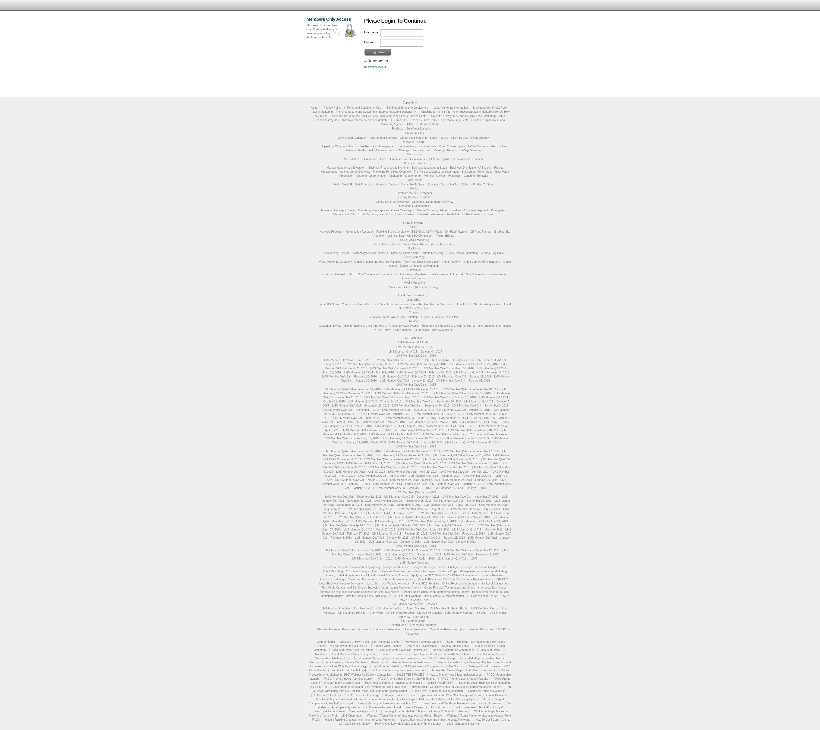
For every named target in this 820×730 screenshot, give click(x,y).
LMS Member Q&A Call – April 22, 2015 (399, 426)
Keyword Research (331, 231)
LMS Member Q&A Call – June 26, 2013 (391, 513)
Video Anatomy (451, 261)
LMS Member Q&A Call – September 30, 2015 (432, 401)
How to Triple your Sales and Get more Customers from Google (355, 699)
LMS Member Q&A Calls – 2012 (416, 545)
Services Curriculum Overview (417, 146)
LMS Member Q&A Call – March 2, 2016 (369, 372)
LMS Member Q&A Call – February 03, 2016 (407, 376)
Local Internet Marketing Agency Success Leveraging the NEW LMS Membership (404, 658)
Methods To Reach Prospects (442, 175)
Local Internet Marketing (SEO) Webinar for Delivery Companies (351, 674)
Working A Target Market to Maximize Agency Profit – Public (404, 715)
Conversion (414, 269)
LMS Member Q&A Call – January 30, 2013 (381, 537)
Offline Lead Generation (352, 137)
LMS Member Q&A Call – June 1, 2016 (348, 360)
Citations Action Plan (445, 317)
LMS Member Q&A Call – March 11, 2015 (394, 434)
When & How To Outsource (360, 159)
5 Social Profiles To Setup (478, 184)
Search (385, 654)
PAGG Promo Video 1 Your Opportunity (348, 678)
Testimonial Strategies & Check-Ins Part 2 (449, 325)
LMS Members (413, 338)
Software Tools (421, 150)
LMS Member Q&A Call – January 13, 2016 (406, 380)
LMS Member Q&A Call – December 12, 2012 (471, 550)
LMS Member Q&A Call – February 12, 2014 (400, 483)
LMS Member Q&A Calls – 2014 (416, 446)
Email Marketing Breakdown (375, 214)
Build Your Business (418, 128)
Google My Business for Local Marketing (437, 690)
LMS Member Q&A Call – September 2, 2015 (351, 409)
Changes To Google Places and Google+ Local (477, 567)
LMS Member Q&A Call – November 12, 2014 (392, 459)
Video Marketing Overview (335, 261)
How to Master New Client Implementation (456, 674)
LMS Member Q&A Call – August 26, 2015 (408, 409)
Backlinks (414, 248)
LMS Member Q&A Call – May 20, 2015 (432, 422)
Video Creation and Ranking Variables (378, 261)
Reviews (414, 321)
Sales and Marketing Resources (335, 629)
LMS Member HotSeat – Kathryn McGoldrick (414, 612)
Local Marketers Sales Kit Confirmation (403, 649)
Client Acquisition (413, 133)
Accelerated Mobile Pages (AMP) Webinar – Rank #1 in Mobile (470, 670)
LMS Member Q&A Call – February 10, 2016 (349, 376)
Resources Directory (423, 625)
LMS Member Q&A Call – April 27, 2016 (473, 364)
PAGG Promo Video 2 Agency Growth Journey (406, 678)
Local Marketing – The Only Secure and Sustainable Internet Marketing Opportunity (364, 111)
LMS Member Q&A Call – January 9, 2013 (395, 541)
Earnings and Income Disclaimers (407, 107)
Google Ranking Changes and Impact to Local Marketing (360, 719)
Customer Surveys (357, 571)
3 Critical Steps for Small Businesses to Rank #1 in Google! (466, 707)
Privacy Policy (332, 107)
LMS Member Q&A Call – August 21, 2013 (450, 504)
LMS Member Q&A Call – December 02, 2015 (403, 393)
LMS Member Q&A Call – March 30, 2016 (448, 368)
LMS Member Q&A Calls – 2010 (415, 558)
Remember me (377, 60)
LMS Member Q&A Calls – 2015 (416, 384)
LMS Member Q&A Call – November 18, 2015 (463, 393)
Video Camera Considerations (482, 261)
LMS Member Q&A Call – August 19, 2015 (464, 409)
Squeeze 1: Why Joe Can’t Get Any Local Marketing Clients (468, 116)
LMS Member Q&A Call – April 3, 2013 (451, 525)
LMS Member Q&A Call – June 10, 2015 (464, 418)
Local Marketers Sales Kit (463, 723)
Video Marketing (414, 257)
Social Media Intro (443, 244)
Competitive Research (359, 231)
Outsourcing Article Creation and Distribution (457, 159)
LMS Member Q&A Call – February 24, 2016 (424, 372)
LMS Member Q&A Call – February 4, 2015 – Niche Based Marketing (465, 434)
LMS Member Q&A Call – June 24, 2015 (358, 418)
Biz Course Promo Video (477, 171)
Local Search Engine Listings (390, 304)
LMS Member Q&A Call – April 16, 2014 (464, 471)
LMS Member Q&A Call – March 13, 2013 (424, 529)
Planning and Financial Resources (380, 629)
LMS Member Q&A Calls (413, 342)
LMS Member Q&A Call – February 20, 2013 (400, 533)
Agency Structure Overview (392, 201)
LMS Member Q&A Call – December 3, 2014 (403, 455)
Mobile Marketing (414, 282)
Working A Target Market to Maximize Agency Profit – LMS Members (426, 711)
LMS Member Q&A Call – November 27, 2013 (470, 496)
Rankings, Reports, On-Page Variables (458, 150)
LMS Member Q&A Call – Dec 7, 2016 (398, 360)
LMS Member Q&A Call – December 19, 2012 (353, 550)
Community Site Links (355, 304)
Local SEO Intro (329, 304)
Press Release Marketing (462, 253)
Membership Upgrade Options (423, 641)
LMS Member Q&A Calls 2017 (414, 347)
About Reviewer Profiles (404, 325)
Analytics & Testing (414, 278)
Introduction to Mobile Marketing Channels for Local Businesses (360, 591)
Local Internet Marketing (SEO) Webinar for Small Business (370, 686)
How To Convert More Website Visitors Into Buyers (403, 571)
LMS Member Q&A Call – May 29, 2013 (413, 517)
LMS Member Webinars (414, 562)
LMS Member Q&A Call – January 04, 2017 (415, 351)
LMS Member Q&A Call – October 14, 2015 (374, 401)
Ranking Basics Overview (393, 231)
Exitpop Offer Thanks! (387, 645)
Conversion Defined (333, 274)
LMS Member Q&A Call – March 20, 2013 (369, 529)
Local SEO (413, 299)
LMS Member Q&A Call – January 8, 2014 (460, 488)
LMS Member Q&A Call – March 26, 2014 (434, 475)
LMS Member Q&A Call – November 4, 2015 (392, 397)
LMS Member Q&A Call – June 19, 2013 (444, 513)
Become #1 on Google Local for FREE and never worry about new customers (378, 670)
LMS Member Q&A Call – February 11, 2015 (351, 438)
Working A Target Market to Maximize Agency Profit (346, 711)
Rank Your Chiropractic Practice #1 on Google (393, 682)
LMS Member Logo (413, 620)
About (314, 107)
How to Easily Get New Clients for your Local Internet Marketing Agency (456, 686)
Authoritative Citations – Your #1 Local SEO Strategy (346, 695)
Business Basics (414, 163)
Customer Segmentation (371, 175)
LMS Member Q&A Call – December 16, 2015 (471, 389)
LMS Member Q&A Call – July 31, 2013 (371, 509)
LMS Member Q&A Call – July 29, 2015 (439, 413)
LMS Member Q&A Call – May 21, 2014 (392, 467)
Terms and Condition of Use (364, 107)
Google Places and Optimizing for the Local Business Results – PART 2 (463, 579)
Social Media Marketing (414, 240)
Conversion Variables (413, 274)
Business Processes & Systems (388, 167)
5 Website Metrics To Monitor (414, 193)
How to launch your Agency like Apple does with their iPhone (432, 654)
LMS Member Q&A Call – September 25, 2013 (402, 500)
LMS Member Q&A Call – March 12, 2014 (361, 479)
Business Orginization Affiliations (470, 167)
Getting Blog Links (492, 253)
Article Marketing (432, 253)
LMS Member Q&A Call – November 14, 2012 (413, 554)
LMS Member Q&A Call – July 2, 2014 (369, 463)
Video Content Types (452, 146)
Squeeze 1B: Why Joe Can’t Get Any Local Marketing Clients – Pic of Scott (379, 116)
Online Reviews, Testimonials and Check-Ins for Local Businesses (465, 587)
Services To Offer (414, 141)
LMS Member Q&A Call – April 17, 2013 (348, 525)
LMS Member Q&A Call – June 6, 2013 (361, 517)
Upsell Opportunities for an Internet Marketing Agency (436, 591)
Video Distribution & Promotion (420, 265)
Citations (414, 312)
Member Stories (394, 695)
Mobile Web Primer (400, 287)
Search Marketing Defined (412, 214)
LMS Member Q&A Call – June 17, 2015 (411, 418)
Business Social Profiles (444, 184)
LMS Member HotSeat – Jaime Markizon (401, 608)
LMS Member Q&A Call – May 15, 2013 (380, 521)
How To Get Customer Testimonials (407, 329)
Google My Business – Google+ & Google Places (414, 567)
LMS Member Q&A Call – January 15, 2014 (404, 488)
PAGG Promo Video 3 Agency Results (464, 678)
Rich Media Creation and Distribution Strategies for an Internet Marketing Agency (371, 587)
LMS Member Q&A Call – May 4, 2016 (422, 364)
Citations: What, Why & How (387, 317)
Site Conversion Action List (446, 274)
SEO (413, 227)
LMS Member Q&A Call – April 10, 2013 (400, 525)
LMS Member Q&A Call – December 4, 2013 (412, 496)
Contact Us (401, 120)
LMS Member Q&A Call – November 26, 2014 (462, 455)
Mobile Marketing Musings (478, 214)
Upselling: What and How (337, 146)
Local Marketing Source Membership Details (352, 662)
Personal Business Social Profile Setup (401, 184)
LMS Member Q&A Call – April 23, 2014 (412, 471)
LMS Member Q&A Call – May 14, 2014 (444, 467)
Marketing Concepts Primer (338, 210)
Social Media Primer (415, 244)
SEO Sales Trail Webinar (405, 595)
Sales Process (439, 137)
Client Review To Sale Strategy (470, 137)
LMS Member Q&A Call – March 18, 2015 (473, 430)
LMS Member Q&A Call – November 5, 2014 (451, 459)
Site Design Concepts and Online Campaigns (386, 210)
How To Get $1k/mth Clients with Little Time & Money (408, 723)
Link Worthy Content (336, 253)
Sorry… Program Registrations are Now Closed (476, 641)
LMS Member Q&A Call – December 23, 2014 (412, 451)
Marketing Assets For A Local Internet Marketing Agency (373, 575)
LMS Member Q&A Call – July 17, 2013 (475, 509)
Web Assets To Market (445, 214)
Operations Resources (443, 629)
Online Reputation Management (375, 146)
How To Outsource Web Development (403, 159)
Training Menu (398, 625)
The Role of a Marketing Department (436, 171)
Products (397, 128)
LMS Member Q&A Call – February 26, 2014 (470, 479)
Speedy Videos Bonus (456, 645)
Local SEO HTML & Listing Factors (479, 304)
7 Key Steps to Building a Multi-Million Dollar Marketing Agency (439, 699)
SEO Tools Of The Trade (427, 231)
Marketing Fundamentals (414, 205)
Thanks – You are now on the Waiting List (342, 645)
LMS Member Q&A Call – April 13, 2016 (394, 368)
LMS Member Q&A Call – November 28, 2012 (412, 550)
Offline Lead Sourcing (413, 137)
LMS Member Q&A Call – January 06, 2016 (463, 380)
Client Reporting (333, 571)
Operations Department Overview (432, 201)
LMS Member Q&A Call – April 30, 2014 (360, 471)
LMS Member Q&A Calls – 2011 (372, 558)
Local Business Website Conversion (342, 583)
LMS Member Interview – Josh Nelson (408, 662)
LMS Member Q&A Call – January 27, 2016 (464, 376)
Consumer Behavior (476, 175)
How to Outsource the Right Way (366, 595)
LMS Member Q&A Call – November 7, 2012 (471, 554)
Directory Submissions (405, 253)
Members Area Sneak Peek (490, 107)
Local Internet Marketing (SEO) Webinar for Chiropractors (408, 666)
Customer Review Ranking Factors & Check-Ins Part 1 (353, 325)
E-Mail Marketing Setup (482, 146)
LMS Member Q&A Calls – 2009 (457, 558)
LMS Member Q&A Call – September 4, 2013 (393, 504)
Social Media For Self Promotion (353, 184)
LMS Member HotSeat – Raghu (448, 608)
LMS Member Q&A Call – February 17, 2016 (482, 372)
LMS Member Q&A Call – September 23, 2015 (360, 405)
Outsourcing (414, 154)
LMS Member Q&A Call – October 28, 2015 (449, 397)
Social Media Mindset (386, 244)
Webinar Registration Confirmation (453, 649)
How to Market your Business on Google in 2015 (388, 703)
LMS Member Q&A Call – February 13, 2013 (457, 533)
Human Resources (415, 629)
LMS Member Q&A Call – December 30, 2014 (353, 451)
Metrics (414, 188)
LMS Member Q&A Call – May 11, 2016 (370, 364)
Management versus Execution (346, 167)
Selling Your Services (383, 137)
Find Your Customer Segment (469, 210)
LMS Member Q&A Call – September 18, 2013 (463, 500)
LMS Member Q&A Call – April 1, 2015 (367, 430)
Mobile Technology (427, 287)
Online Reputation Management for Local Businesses (475, 583)
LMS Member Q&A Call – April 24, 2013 (483, 521)
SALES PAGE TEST (440, 682)
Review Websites (442, 329)
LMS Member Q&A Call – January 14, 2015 (415, 442)
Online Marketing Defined (432, 210)
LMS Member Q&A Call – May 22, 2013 (465, 517)
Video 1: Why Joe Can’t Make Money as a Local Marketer (352, 120)
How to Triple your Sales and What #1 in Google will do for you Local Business (458, 695)
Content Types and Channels (370, 253)
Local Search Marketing (413, 295)
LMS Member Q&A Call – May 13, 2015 (484, 422)
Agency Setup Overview (355, 171)
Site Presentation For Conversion (486, 274)
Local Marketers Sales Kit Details (352, 649)
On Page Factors (456, 231)
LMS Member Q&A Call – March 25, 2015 (419, 430)
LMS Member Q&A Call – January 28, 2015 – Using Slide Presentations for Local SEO (435, 438)
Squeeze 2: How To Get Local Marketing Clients (370, 641)
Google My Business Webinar (486, 690)
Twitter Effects (445, 235)
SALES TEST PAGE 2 (410, 674)
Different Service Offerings (392, 150)
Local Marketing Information (450, 107)
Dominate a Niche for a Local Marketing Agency (351, 567)
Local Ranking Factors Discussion (433, 304)
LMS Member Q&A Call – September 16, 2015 (420, 405)
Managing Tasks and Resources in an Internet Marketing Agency (375, 579)
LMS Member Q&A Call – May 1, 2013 (432, 521)
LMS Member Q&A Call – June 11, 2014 (474, 463)
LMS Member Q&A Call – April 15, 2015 (451, 426)
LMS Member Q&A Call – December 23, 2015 (412, 389)
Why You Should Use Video (421, 261)
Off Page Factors (480, 231)
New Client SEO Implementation (444, 595)
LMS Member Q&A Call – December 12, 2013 (353, 496)
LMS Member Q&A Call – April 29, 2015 (347, 426)
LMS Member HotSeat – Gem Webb (361, 612)
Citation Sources (418, 317)
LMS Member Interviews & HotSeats (414, 604)
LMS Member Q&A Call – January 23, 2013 (438, 537)
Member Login (326, 641)
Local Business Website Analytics (389, 583)
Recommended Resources (477, 629)
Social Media (414, 180)
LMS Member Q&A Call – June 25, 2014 (421, 463)
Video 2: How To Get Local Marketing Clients (441, 120)
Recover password (375, 67)
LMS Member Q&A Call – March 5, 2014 (415, 479)
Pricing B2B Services (426, 583)
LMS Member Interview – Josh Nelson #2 (347, 608)
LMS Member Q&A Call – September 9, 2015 (480, 405)
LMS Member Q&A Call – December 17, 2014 (471, 451)
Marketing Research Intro (405, 175)
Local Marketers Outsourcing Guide (354, 654)
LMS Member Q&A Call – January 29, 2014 (457, 483)
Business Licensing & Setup (429, 167)
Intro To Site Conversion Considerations (372, 274)
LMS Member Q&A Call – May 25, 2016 (450, 360)
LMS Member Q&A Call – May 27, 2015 (380, 422)
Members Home (429, 124)
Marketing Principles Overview (392, 171)
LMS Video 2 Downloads (421, 645)
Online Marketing (412, 222)
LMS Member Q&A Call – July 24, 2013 (423, 509)
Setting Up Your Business (414, 197)
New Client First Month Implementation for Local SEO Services (462, 703)
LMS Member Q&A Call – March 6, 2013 (477, 529)
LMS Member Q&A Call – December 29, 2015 (353, 389)
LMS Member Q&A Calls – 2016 (416, 355)
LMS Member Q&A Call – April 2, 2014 (382, 475)
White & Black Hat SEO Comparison (410, 235)
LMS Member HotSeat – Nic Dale (465, 612)
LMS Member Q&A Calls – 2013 (416, 492)
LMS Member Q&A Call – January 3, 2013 (450, 541)
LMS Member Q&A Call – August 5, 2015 (387, 413)
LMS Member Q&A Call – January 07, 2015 (472, 442)
